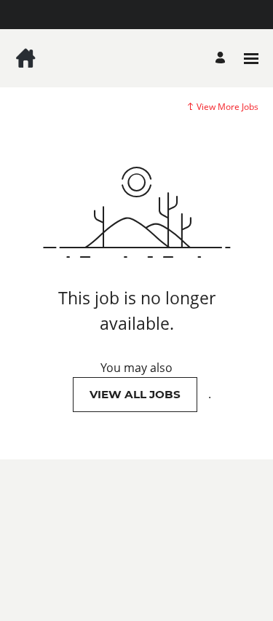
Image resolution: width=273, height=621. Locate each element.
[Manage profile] (222, 59)
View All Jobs (135, 394)
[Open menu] (251, 59)
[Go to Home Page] (25, 58)
